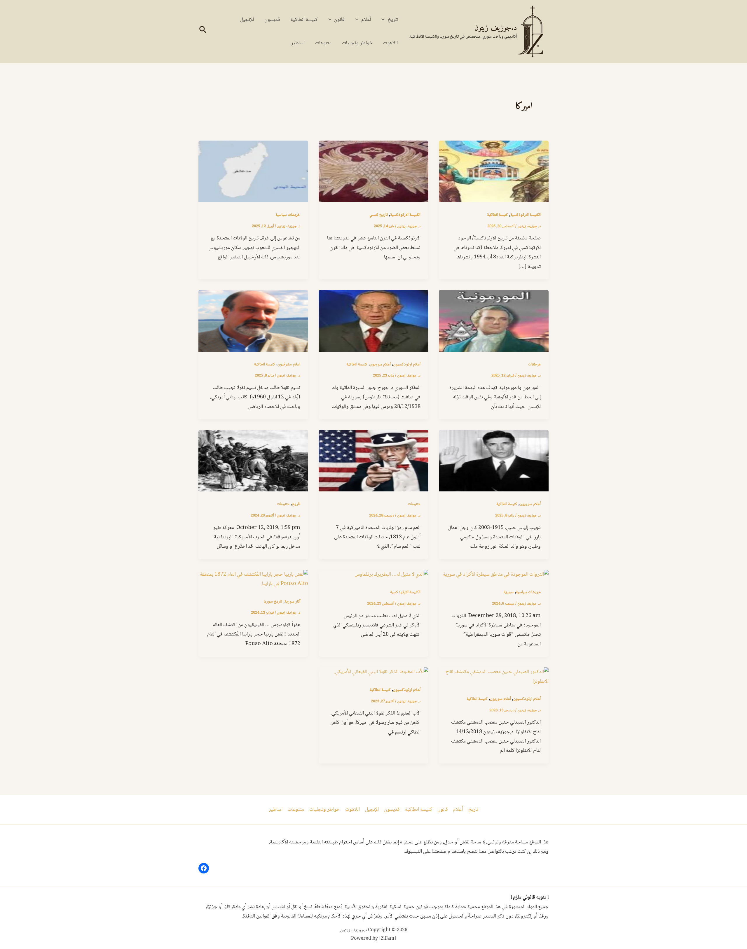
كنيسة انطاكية (304, 19)
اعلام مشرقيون (288, 364)
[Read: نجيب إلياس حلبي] (494, 461)
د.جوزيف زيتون (495, 28)
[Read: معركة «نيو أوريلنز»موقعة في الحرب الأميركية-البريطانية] (253, 461)
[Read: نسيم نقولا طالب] (253, 321)
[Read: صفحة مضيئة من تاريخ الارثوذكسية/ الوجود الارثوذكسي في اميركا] (494, 171)
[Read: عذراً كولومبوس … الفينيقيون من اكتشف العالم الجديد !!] (253, 579)
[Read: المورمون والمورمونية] (494, 321)
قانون (339, 19)
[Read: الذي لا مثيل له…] (391, 574)
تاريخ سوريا (273, 601)
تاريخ (393, 19)
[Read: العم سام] (373, 461)
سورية (509, 592)
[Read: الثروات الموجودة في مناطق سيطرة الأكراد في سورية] (496, 574)
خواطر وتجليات (357, 43)
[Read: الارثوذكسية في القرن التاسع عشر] (373, 171)
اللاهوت (390, 43)
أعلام (366, 19)
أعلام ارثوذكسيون (406, 364)
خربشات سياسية (287, 214)
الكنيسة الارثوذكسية (525, 214)
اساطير (298, 43)
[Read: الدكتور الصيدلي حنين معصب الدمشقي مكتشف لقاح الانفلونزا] (494, 677)
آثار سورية (292, 601)
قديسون (272, 19)
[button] (384, 19)
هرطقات (534, 364)
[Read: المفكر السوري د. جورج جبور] (373, 321)
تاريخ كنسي (378, 214)
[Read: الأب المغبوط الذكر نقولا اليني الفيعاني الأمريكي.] (381, 672)
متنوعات (323, 43)
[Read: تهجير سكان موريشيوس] (253, 171)
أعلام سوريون (380, 364)
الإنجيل (247, 19)
